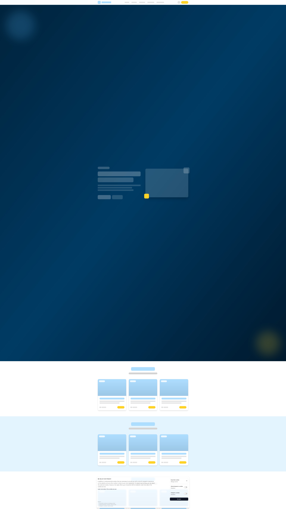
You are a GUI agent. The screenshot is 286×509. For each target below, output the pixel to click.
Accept (179, 499)
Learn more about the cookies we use (107, 489)
